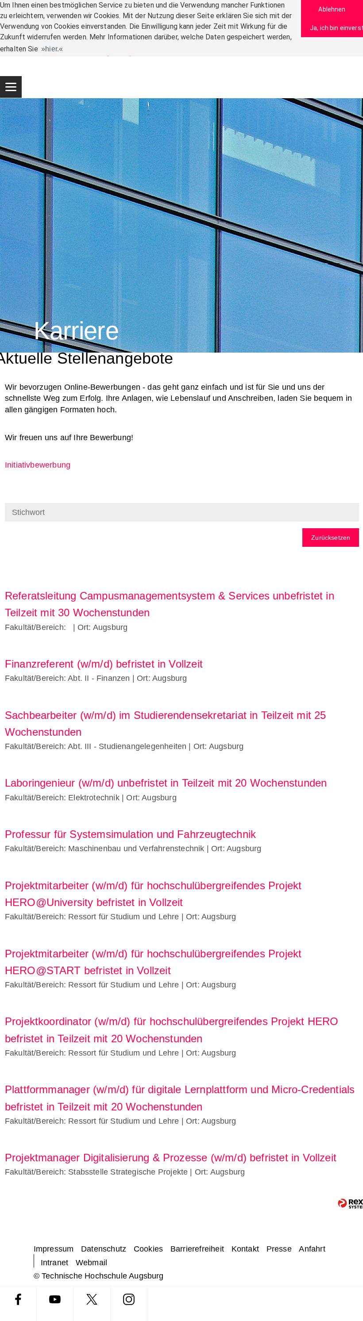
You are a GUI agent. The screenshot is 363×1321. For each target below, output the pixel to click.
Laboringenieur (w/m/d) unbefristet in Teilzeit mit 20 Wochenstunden (166, 783)
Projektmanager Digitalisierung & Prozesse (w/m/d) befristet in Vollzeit (170, 1158)
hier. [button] (52, 49)
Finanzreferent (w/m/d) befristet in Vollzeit (104, 664)
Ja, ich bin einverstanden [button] (336, 27)
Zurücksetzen (330, 537)
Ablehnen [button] (331, 9)
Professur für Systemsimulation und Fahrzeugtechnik (130, 834)
